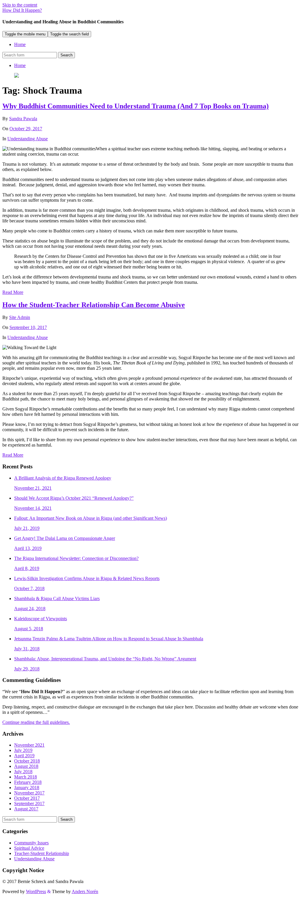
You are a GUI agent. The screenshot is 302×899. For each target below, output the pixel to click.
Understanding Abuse (27, 138)
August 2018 (26, 766)
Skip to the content (19, 4)
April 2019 (24, 755)
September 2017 (29, 803)
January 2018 (26, 787)
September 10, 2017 (28, 327)
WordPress (36, 891)
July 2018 (23, 771)
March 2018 (25, 776)
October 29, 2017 (25, 128)
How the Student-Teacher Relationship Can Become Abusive (93, 305)
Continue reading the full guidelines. (36, 722)
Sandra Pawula (23, 118)
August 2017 (26, 808)
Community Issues (31, 842)
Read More (12, 292)
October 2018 (27, 760)
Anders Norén (85, 891)
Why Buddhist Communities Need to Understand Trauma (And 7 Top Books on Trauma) (135, 106)
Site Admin (19, 317)
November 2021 (29, 744)
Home (20, 44)
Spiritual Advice (29, 848)
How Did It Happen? (22, 10)
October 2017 (27, 798)
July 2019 (23, 750)
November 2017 (29, 792)
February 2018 (28, 782)
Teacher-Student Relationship (41, 853)
